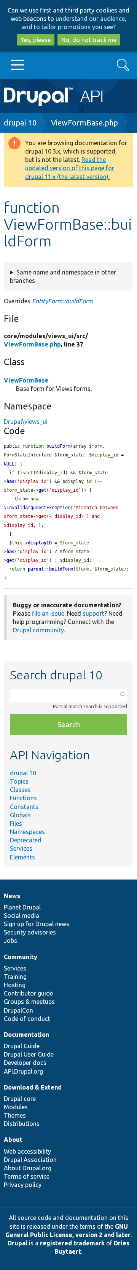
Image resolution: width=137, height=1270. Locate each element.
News (12, 895)
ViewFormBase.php (84, 122)
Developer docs (25, 1062)
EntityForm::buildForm (62, 301)
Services (21, 848)
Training (15, 976)
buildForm (61, 569)
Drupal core (20, 1098)
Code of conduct (27, 1018)
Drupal (17, 1243)
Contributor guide (28, 993)
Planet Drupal (22, 907)
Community (20, 956)
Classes (20, 789)
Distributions (22, 1123)
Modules (16, 1107)
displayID (40, 543)
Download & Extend (33, 1087)
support (93, 613)
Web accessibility (27, 1151)
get (42, 490)
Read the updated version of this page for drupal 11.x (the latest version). (69, 168)
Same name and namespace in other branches (63, 276)
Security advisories (30, 932)
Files (16, 823)
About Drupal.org (27, 1168)
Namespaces (27, 831)
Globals (20, 815)
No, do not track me (88, 39)
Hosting (14, 985)
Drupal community (38, 630)
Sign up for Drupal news (36, 923)
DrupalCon (18, 1010)
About (13, 1139)
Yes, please (36, 39)
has (10, 481)
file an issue (48, 613)
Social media (21, 915)
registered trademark (72, 1243)
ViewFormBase (26, 380)
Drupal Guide (22, 1046)
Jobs (10, 940)
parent (36, 569)
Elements (22, 857)
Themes (15, 1115)
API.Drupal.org (23, 1071)
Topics (19, 781)
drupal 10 (20, 122)
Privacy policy (22, 1184)
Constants (24, 806)
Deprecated (25, 840)
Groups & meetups (29, 1001)
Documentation (26, 1034)
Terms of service (26, 1176)
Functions (23, 798)
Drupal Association (30, 1159)
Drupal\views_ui (26, 421)
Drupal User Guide (29, 1054)
